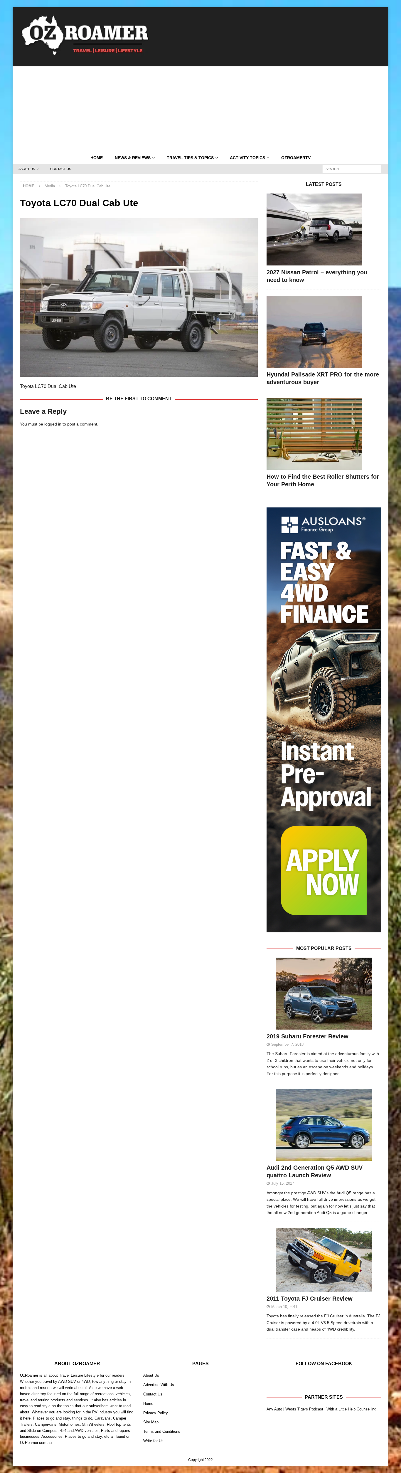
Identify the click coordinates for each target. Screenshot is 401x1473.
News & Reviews (133, 157)
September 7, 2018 (287, 1044)
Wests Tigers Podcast (304, 1409)
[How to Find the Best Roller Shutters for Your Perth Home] (324, 434)
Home (96, 157)
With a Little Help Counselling (351, 1409)
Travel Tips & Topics (190, 157)
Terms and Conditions (161, 1431)
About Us (26, 169)
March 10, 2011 (284, 1306)
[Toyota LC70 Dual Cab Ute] (139, 373)
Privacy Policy (155, 1413)
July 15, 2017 (282, 1183)
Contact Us (60, 169)
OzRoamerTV (296, 157)
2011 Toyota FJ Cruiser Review (310, 1298)
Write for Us (153, 1441)
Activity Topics (247, 157)
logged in (52, 424)
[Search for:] (351, 169)
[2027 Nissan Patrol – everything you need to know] (324, 229)
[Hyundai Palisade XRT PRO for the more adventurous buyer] (324, 332)
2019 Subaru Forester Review (307, 1036)
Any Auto (274, 1409)
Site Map (151, 1422)
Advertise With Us (158, 1385)
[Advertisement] (200, 107)
